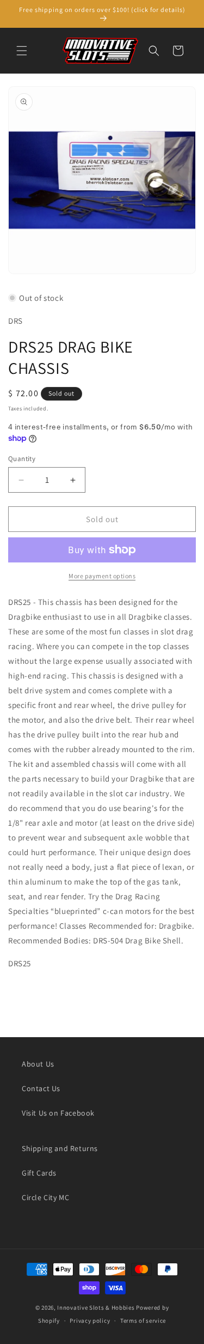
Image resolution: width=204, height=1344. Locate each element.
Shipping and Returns (60, 1148)
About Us (38, 1064)
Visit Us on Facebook (58, 1113)
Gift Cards (39, 1173)
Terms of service (143, 1320)
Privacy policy (90, 1320)
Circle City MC (45, 1197)
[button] (22, 51)
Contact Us (41, 1088)
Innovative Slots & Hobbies (95, 1307)
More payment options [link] (102, 576)
